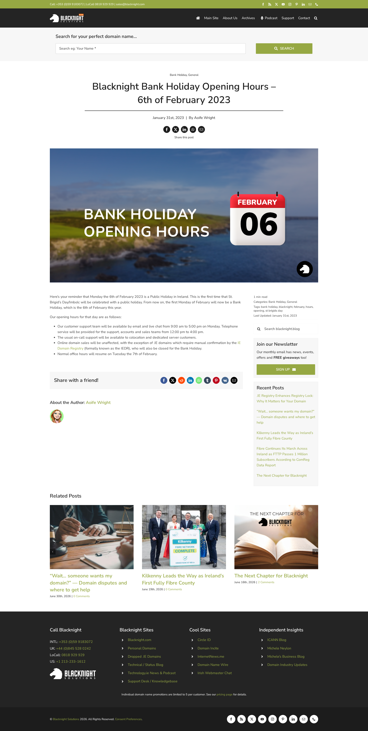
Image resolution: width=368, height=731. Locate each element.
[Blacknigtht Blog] (198, 18)
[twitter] (276, 4)
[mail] (310, 4)
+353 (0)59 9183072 (70, 4)
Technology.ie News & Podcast (152, 673)
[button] (315, 18)
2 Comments (266, 582)
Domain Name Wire (213, 664)
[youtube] (283, 4)
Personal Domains (142, 648)
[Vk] (225, 380)
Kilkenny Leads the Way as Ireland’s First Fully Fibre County (184, 537)
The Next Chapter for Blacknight (282, 475)
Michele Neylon (279, 648)
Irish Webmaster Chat (215, 673)
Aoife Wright (204, 117)
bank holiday (269, 307)
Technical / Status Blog (145, 664)
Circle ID (204, 640)
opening (259, 311)
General (193, 75)
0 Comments (81, 596)
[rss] (269, 4)
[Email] (201, 129)
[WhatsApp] (193, 129)
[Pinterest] (216, 380)
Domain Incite (208, 648)
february (299, 307)
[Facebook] (166, 129)
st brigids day (274, 311)
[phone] (316, 4)
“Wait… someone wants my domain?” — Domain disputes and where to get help (286, 417)
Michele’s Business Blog (286, 656)
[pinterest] (296, 4)
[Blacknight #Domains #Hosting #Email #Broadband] (73, 670)
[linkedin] (303, 4)
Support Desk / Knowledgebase (152, 681)
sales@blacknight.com (130, 4)
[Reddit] (181, 380)
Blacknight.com (139, 640)
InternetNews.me (211, 656)
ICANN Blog (276, 640)
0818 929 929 (104, 4)
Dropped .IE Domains (144, 656)
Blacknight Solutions (66, 719)
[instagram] (289, 4)
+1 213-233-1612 (70, 661)
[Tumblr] (207, 380)
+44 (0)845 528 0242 (73, 648)
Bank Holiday (178, 75)
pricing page (224, 694)
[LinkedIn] (184, 129)
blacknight (285, 307)
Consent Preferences (128, 719)
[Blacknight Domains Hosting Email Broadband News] (67, 15)
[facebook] (263, 4)
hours (309, 307)
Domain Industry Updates (287, 664)
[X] (175, 129)
